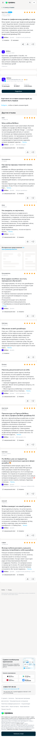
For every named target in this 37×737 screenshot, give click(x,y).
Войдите (4, 105)
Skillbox (3, 590)
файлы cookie (20, 723)
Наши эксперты (14, 706)
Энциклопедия (25, 704)
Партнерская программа (22, 698)
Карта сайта (5, 706)
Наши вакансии (24, 706)
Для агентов (5, 701)
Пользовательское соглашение (19, 701)
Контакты (11, 698)
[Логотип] (18, 713)
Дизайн (12, 144)
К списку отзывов (8, 7)
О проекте (4, 698)
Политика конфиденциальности (10, 704)
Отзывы (10, 590)
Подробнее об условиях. (13, 729)
